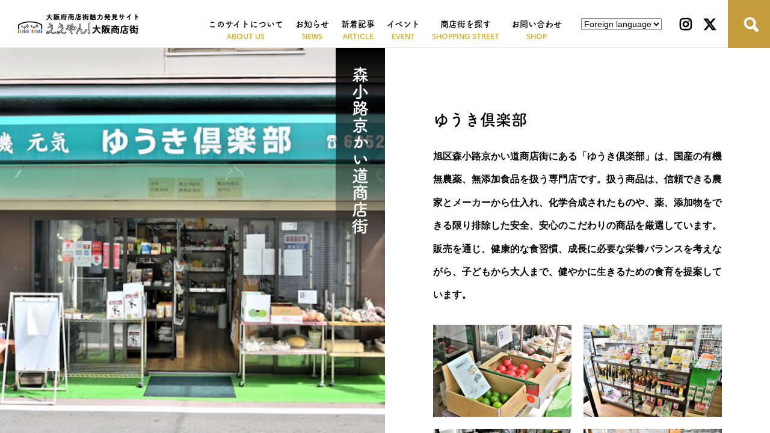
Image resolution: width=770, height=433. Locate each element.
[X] (710, 24)
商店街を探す (465, 24)
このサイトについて (245, 24)
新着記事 (358, 24)
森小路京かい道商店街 (360, 150)
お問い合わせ (536, 24)
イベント (403, 24)
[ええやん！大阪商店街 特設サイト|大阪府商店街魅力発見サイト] (78, 24)
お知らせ (312, 24)
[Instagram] (686, 24)
